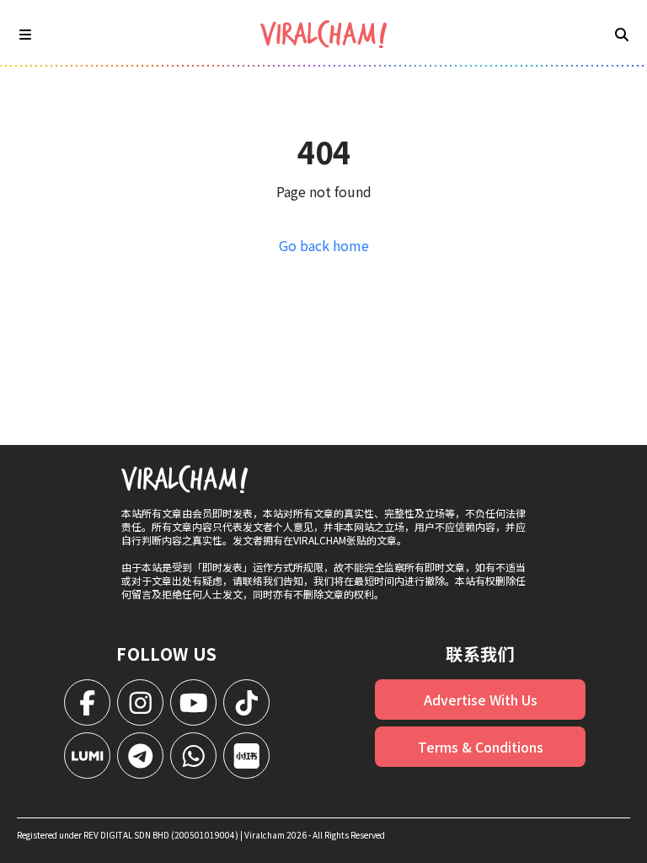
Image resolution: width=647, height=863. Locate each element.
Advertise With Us (480, 699)
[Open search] (621, 34)
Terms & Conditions (480, 747)
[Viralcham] (323, 34)
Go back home (324, 245)
